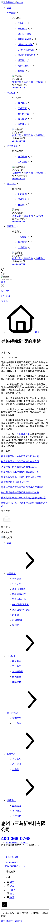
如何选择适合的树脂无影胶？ (15, 482)
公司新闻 (5, 291)
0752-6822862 (12, 842)
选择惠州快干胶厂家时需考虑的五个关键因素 (23, 497)
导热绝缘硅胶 (23, 434)
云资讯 (4, 301)
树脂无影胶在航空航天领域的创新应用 (20, 461)
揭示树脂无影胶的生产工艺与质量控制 (20, 456)
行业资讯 (5, 296)
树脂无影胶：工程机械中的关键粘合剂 (20, 472)
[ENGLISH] (2, 274)
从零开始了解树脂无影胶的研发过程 (19, 466)
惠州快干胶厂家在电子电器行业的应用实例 (22, 487)
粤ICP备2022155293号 (11, 921)
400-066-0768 (18, 88)
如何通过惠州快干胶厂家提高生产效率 (20, 492)
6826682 (24, 842)
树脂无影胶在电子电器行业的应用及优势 (21, 477)
